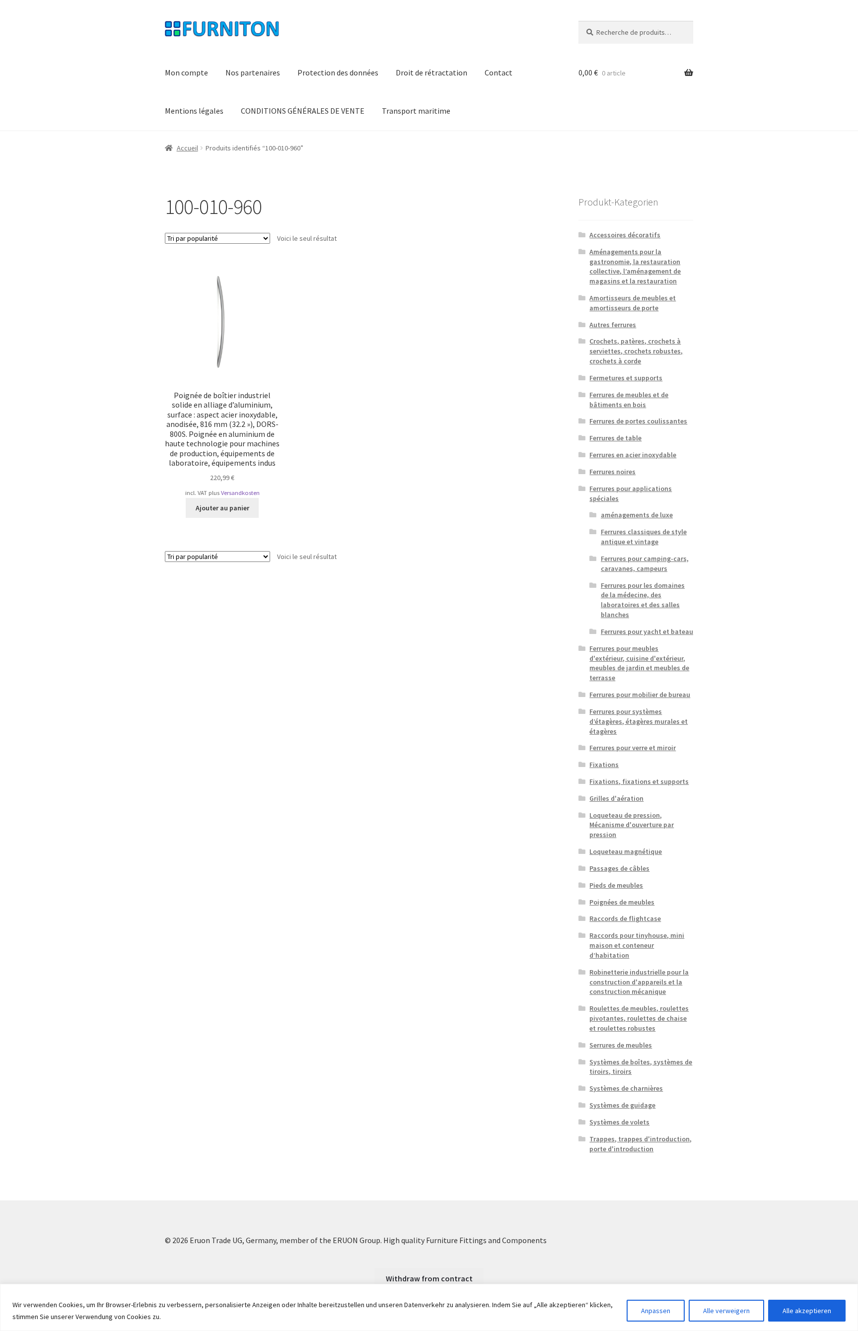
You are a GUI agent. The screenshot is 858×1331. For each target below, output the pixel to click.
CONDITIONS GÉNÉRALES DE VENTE (302, 111)
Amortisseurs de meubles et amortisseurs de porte (632, 302)
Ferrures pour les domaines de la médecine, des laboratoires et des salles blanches (643, 600)
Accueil (187, 147)
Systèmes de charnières (626, 1088)
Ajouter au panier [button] (222, 507)
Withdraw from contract (429, 1278)
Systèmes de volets (619, 1122)
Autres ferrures (612, 324)
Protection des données (337, 72)
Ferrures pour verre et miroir (632, 747)
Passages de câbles (619, 868)
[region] (429, 1307)
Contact (498, 72)
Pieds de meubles (616, 885)
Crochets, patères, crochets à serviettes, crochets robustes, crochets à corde (636, 351)
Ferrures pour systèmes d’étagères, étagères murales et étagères (638, 721)
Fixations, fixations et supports (639, 781)
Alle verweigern (726, 1310)
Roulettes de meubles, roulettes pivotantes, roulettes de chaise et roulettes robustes (639, 1018)
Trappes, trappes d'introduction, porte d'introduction (640, 1143)
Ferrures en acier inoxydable (632, 454)
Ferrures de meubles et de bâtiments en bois (628, 399)
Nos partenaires (252, 72)
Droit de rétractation (431, 72)
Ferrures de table (615, 437)
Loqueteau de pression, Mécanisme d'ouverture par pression (631, 825)
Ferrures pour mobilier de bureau (639, 694)
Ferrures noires (612, 471)
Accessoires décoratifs (624, 234)
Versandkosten (240, 492)
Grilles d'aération (616, 798)
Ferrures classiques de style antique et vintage (644, 536)
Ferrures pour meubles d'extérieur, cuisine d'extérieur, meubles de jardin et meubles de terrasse (639, 663)
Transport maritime (416, 111)
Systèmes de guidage (622, 1105)
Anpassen (655, 1310)
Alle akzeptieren (807, 1310)
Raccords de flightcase (625, 918)
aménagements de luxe (637, 514)
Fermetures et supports (625, 377)
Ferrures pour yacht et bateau (647, 631)
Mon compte (186, 72)
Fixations (604, 764)
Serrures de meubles (620, 1045)
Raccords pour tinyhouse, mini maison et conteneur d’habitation (636, 945)
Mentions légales (194, 111)
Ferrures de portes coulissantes (638, 421)
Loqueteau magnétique (625, 851)
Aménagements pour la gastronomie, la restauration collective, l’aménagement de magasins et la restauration (635, 266)
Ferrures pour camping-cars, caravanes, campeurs (645, 563)
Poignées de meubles (621, 902)
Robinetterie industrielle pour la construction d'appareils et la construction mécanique (639, 982)
